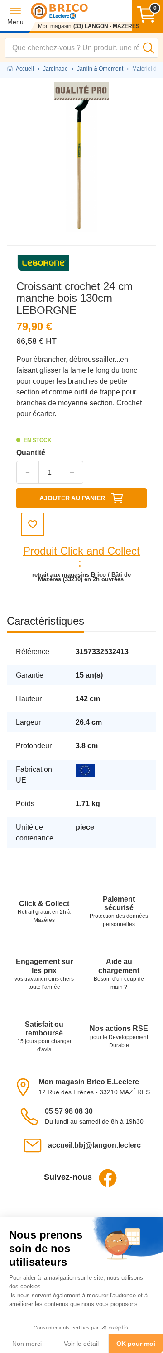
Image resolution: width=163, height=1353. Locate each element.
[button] (15, 16)
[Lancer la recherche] (148, 47)
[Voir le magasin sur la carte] (25, 1086)
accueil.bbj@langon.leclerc (94, 1145)
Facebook (108, 1178)
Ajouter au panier (72, 498)
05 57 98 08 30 (69, 1111)
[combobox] (81, 48)
